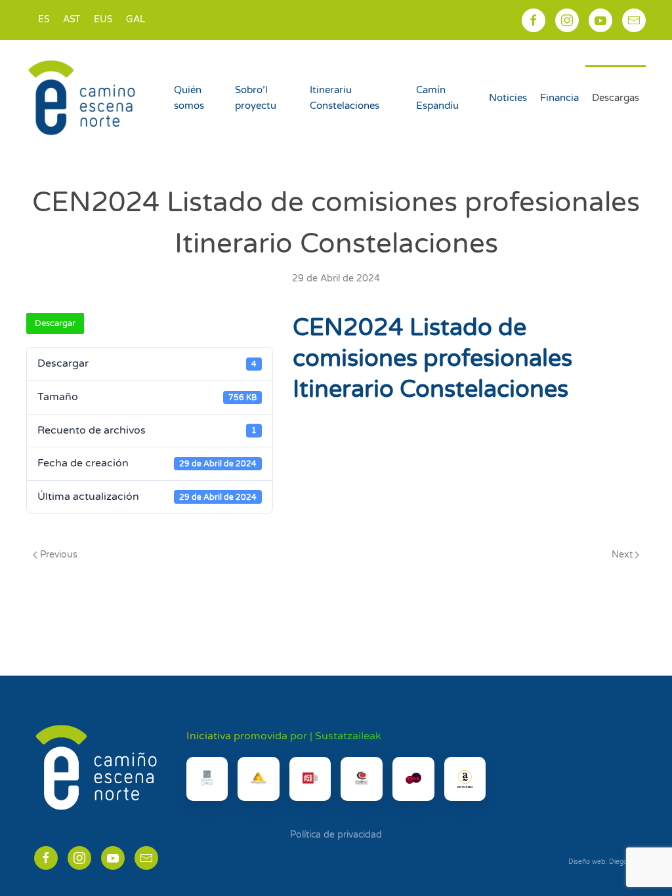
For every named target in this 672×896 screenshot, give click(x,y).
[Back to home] (83, 97)
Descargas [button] (615, 98)
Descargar (55, 323)
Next (622, 554)
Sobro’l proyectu (255, 98)
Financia (559, 98)
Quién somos (189, 98)
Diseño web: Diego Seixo (607, 862)
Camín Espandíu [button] (437, 98)
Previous (58, 554)
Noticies (508, 98)
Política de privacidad (336, 834)
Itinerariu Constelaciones (344, 98)
